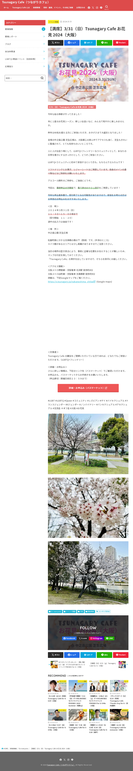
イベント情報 (53, 22)
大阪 (81, 611)
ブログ (8, 44)
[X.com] (93, 7)
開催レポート (11, 36)
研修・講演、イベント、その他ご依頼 (58, 7)
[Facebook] (89, 7)
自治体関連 (10, 51)
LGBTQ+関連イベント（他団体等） (21, 59)
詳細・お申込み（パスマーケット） (87, 387)
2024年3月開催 (104, 611)
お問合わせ (80, 7)
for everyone (56, 611)
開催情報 (36, 7)
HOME (6, 748)
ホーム (6, 7)
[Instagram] (97, 7)
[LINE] (101, 7)
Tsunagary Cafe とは (21, 7)
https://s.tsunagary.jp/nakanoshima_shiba (70, 281)
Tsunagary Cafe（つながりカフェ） (26, 2)
